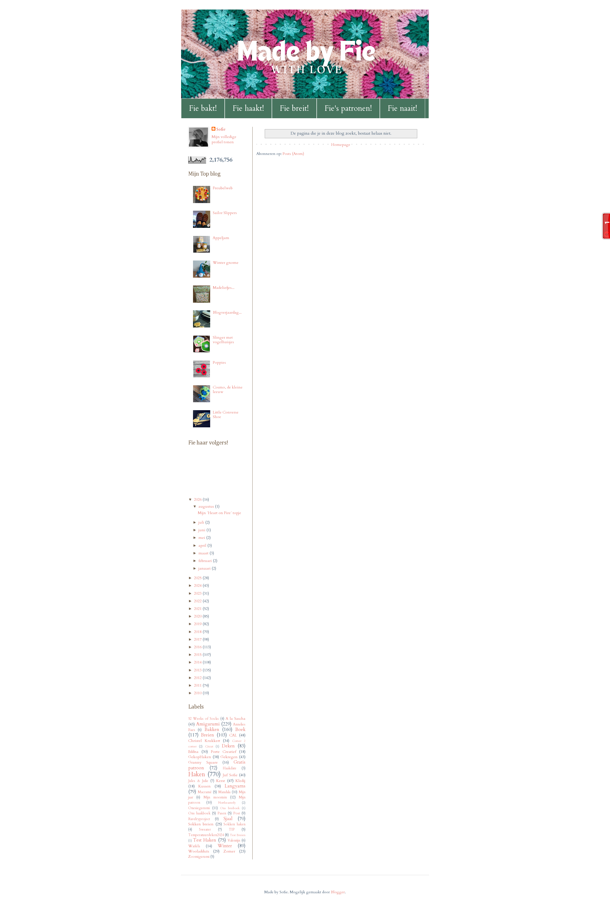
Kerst (220, 780)
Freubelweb (223, 188)
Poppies (219, 362)
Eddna (193, 751)
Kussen (204, 786)
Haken (196, 774)
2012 (198, 677)
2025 (198, 578)
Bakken (211, 729)
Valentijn (234, 840)
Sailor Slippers (225, 212)
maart (203, 553)
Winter (225, 846)
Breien (207, 735)
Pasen (222, 813)
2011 (198, 685)
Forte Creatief (223, 751)
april (202, 545)
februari (205, 560)
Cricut (209, 746)
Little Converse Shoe (226, 414)
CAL (233, 735)
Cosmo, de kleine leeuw (228, 389)
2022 (198, 601)
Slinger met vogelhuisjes (223, 340)
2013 (198, 670)
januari (205, 568)
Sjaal (228, 819)
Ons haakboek (199, 813)
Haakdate (229, 768)
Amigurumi (208, 724)
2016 (198, 647)
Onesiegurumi (199, 808)
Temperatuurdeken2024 (206, 835)
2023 (198, 593)
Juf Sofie (230, 775)
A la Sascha (235, 718)
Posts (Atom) (293, 153)
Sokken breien (201, 824)
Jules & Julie (198, 781)
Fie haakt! (248, 108)
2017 (198, 639)
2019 (198, 624)
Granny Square (203, 762)
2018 (198, 631)
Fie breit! (294, 108)
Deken (228, 746)
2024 (198, 585)
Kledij (240, 780)
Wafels (194, 846)
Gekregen (229, 757)
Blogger (338, 892)
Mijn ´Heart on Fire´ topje (219, 513)
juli (201, 522)
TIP (232, 829)
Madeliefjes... (223, 287)
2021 (198, 608)
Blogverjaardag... (227, 312)
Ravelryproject (199, 819)
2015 (198, 654)
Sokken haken (234, 824)
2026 (198, 499)
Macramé (205, 792)
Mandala (224, 792)
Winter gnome (226, 262)
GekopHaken (199, 757)
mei (202, 537)
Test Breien (237, 835)
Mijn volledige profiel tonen (224, 139)
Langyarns (234, 786)
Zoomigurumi (198, 856)
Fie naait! (402, 108)
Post (236, 813)
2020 (198, 616)
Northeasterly (227, 803)
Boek (240, 729)
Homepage (340, 144)
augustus (206, 506)
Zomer (229, 851)
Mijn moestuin (215, 797)
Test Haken (204, 840)
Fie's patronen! (348, 108)
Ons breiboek (230, 808)
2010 (198, 693)
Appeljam (221, 237)
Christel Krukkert (204, 740)
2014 (198, 662)
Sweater (205, 829)
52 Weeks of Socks (203, 718)
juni (202, 530)
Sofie (221, 129)
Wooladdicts (198, 851)
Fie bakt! (203, 108)
